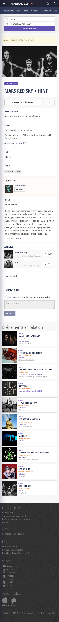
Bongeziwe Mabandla (29, 419)
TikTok (9, 578)
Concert (35, 10)
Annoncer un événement (14, 515)
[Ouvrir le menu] (4, 4)
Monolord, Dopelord (29, 336)
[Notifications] (48, 4)
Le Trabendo (19, 185)
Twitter (10, 575)
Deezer (9, 585)
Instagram (11, 569)
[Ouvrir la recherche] (55, 4)
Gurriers (22, 436)
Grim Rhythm (30, 360)
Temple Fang (26, 410)
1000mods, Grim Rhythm (30, 353)
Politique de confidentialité (15, 553)
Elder (20, 410)
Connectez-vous (12, 297)
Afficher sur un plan (13, 143)
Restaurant (9, 10)
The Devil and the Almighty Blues (29, 377)
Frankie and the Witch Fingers (33, 452)
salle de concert (25, 130)
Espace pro (7, 512)
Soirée (25, 10)
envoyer (10, 313)
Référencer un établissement (16, 519)
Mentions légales (10, 546)
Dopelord (28, 343)
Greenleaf (23, 386)
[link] (29, 338)
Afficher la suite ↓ (12, 238)
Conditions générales (12, 549)
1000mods (21, 360)
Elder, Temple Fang (28, 403)
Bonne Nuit (24, 469)
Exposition (46, 10)
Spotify (10, 582)
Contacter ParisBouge (13, 533)
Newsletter (12, 565)
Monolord (21, 343)
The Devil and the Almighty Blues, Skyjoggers (37, 369)
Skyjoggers (43, 377)
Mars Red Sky (24, 486)
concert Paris (11, 83)
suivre (49, 254)
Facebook (11, 572)
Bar (18, 10)
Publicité (6, 522)
